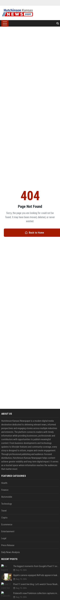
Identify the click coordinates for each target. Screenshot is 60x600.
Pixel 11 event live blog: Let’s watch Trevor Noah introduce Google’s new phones (36, 584)
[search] (57, 23)
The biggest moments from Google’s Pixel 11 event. (36, 566)
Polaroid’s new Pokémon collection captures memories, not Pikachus (36, 593)
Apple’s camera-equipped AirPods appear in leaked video (36, 575)
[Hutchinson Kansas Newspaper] (17, 13)
